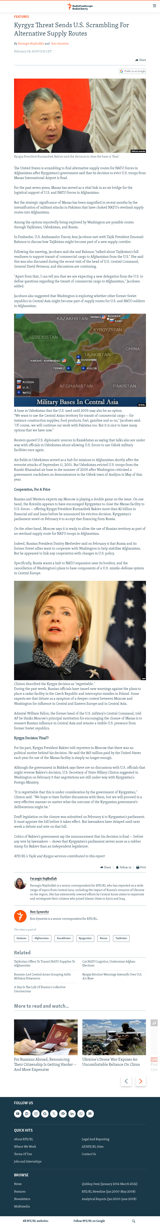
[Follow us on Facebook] (63, 1114)
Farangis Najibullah (31, 43)
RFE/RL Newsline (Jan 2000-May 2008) (109, 1191)
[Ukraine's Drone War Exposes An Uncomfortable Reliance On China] (114, 1037)
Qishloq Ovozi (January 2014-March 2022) (110, 1184)
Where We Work (25, 1146)
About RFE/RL (23, 1139)
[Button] (140, 60)
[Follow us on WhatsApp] (81, 1114)
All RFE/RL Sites (93, 1146)
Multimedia (22, 1206)
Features (21, 17)
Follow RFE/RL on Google (89, 1221)
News (18, 1184)
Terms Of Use (23, 1154)
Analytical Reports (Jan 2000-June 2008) (109, 1199)
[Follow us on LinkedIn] (72, 1114)
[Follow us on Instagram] (36, 1114)
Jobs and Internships (28, 1161)
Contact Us (89, 1154)
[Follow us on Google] (45, 1114)
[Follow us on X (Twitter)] (54, 1114)
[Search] (134, 1221)
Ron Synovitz (59, 43)
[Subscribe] (90, 1114)
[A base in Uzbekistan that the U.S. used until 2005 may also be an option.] (80, 406)
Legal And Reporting (95, 1139)
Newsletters (22, 1199)
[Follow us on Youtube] (17, 1114)
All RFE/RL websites (35, 1221)
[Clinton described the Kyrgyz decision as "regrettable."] (80, 679)
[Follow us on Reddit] (26, 1114)
